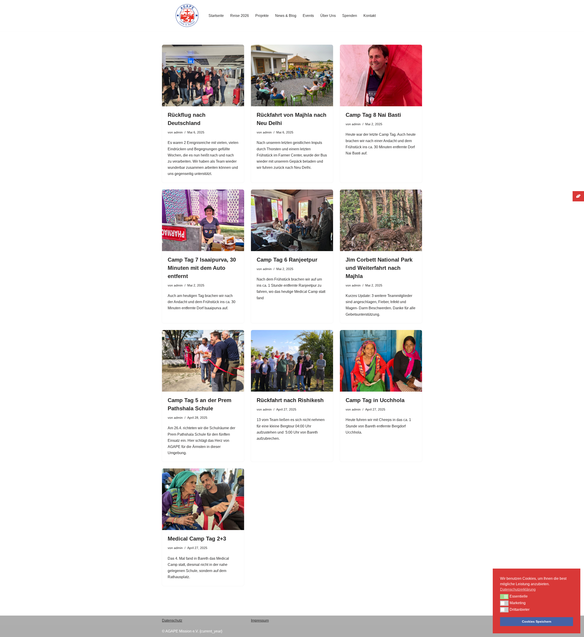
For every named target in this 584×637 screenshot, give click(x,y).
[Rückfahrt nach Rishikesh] (292, 361)
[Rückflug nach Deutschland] (203, 75)
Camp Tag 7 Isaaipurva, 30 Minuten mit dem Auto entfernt (202, 268)
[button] (504, 596)
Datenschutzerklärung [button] (518, 589)
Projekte (262, 16)
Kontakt (369, 16)
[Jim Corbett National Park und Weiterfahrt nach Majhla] (381, 220)
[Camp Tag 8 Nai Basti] (381, 75)
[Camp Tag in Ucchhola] (381, 361)
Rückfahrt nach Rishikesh (290, 400)
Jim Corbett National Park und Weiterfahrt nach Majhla (379, 268)
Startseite (216, 16)
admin (178, 132)
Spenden (349, 16)
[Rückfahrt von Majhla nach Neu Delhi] (292, 75)
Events (308, 16)
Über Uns (328, 16)
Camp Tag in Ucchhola (375, 400)
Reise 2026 (239, 16)
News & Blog (285, 16)
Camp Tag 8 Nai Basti (373, 115)
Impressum (260, 620)
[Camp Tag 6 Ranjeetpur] (292, 220)
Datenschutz (172, 620)
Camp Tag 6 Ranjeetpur (287, 260)
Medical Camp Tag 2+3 (197, 539)
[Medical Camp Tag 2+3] (203, 499)
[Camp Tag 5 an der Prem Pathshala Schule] (203, 361)
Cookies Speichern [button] (536, 621)
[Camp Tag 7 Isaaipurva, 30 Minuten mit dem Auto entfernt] (203, 220)
